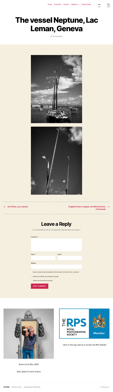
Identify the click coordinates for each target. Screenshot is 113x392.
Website (33, 263)
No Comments (57, 36)
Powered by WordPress (32, 387)
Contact (66, 4)
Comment (34, 237)
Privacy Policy (86, 4)
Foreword (57, 4)
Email (59, 254)
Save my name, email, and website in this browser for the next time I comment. (56, 272)
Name (33, 254)
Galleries (74, 4)
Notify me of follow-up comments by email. (46, 276)
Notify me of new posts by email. (43, 280)
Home (50, 4)
